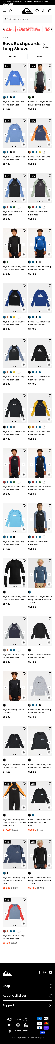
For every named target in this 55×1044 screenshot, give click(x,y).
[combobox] (30, 19)
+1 (18, 207)
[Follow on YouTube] (50, 972)
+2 (44, 152)
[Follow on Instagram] (45, 972)
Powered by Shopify (35, 1038)
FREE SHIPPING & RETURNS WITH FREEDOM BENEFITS (26, 2)
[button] (4, 11)
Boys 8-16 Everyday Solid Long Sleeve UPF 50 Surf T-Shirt (40, 599)
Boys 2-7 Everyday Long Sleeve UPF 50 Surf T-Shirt (39, 822)
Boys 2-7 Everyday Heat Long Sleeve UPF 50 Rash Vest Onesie (14, 822)
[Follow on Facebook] (39, 972)
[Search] (5, 19)
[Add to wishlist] (24, 65)
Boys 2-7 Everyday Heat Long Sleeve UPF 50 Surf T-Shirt (39, 880)
